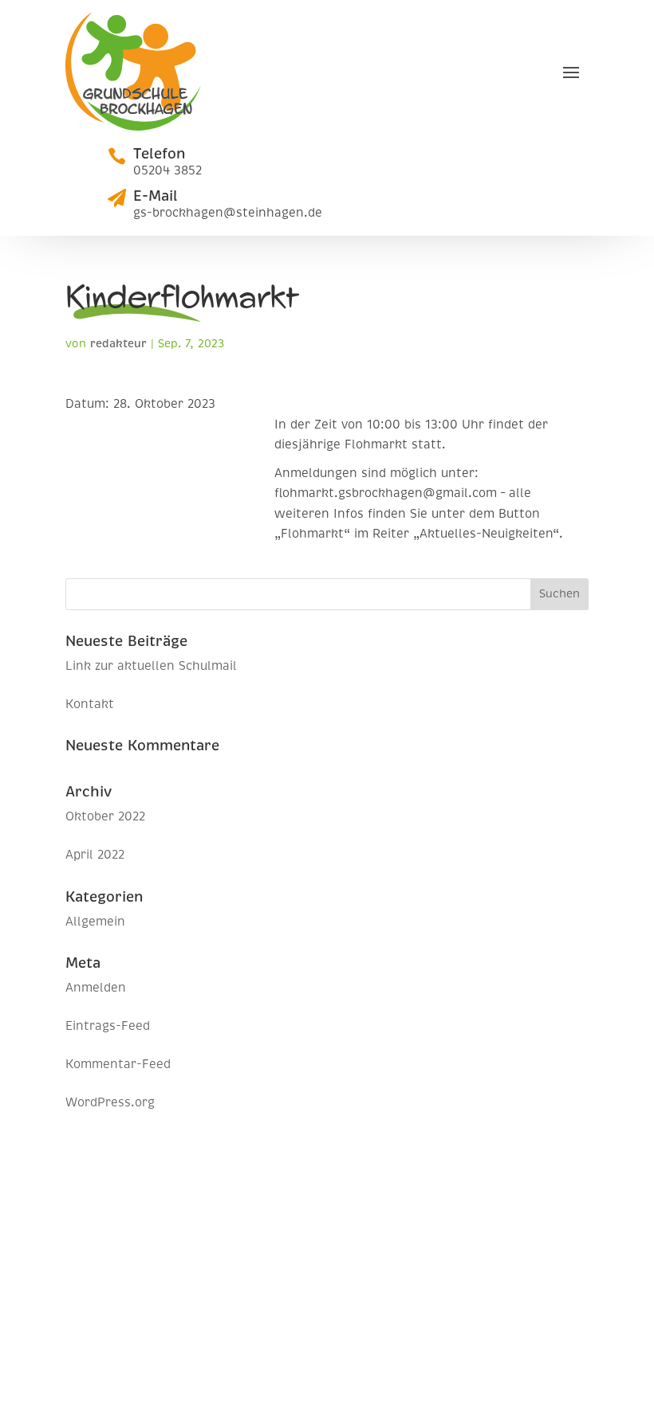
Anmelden (95, 988)
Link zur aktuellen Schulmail (151, 666)
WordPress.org (110, 1102)
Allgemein (95, 921)
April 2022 (94, 854)
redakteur (118, 343)
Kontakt (89, 704)
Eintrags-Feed (107, 1026)
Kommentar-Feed (118, 1064)
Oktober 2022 (105, 816)
